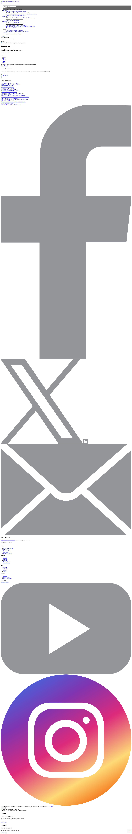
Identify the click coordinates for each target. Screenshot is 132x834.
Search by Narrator (7, 578)
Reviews (5, 10)
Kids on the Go (6, 561)
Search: (2, 37)
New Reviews (6, 549)
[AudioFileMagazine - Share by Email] (66, 534)
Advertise (5, 568)
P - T (4, 61)
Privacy (5, 570)
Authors (5, 560)
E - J (4, 58)
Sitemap (5, 571)
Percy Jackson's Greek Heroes (8, 540)
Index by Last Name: (5, 53)
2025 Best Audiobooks (8, 548)
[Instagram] (66, 805)
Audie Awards (6, 563)
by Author (12, 9)
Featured (5, 576)
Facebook (3, 582)
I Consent (3, 807)
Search (3, 36)
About (4, 29)
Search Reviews (6, 550)
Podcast (6, 582)
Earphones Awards (7, 553)
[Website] (1, 78)
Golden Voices (6, 577)
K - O (4, 59)
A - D (4, 57)
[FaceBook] (1, 76)
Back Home (3, 822)
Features (5, 21)
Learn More (50, 806)
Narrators (5, 16)
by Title (6, 9)
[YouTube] (66, 673)
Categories (5, 552)
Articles (5, 32)
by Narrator (19, 9)
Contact (5, 567)
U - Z (4, 62)
